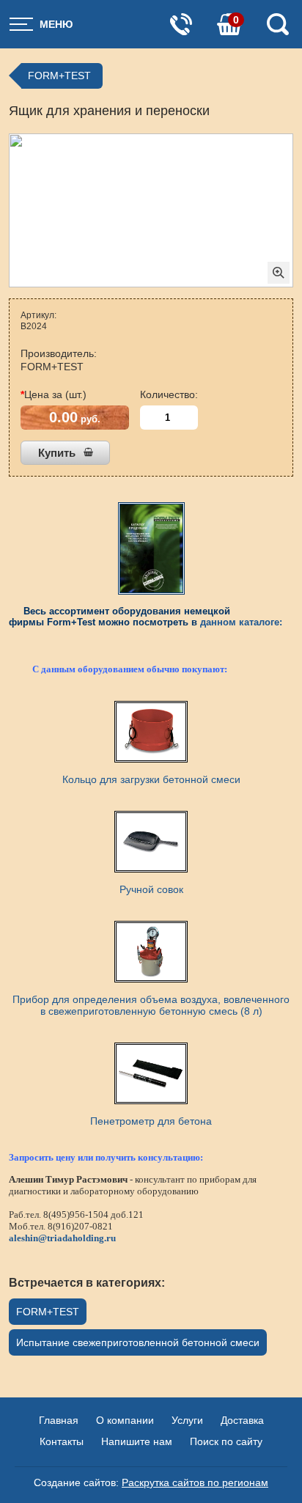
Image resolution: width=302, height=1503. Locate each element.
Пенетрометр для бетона (151, 1121)
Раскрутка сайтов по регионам (195, 1482)
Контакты (62, 1441)
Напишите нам (136, 1441)
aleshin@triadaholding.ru (62, 1237)
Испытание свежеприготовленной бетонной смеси (137, 1342)
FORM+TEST (59, 75)
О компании (125, 1420)
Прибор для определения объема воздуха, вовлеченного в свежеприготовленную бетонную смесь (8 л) (151, 1005)
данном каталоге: (241, 622)
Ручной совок (151, 889)
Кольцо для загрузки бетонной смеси (151, 779)
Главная (58, 1420)
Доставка (242, 1420)
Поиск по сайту (226, 1441)
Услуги (187, 1420)
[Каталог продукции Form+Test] (151, 548)
